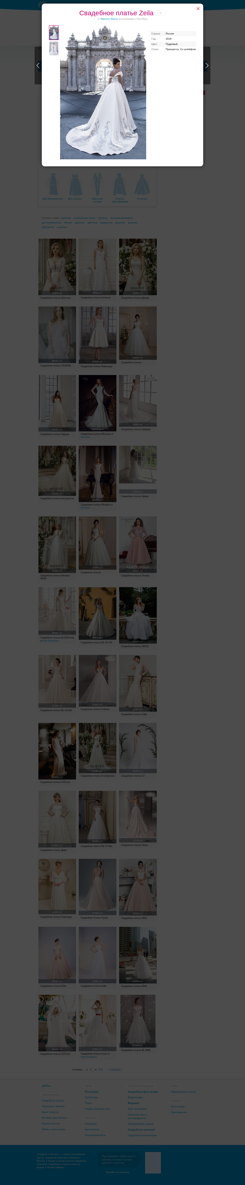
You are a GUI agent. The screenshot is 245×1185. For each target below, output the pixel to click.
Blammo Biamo (109, 18)
